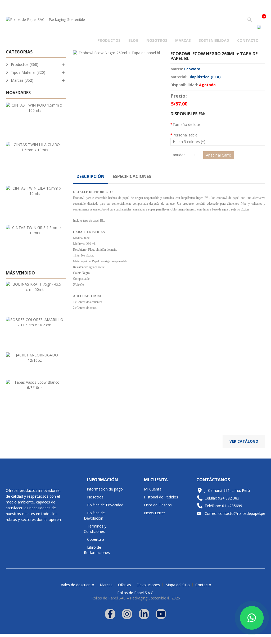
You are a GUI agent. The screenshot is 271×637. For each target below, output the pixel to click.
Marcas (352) (22, 80)
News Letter (154, 512)
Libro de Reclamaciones (97, 550)
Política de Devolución (94, 515)
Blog (133, 40)
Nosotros (156, 40)
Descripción (90, 176)
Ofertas (124, 584)
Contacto (248, 40)
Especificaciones (132, 176)
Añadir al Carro (218, 155)
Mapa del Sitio (177, 584)
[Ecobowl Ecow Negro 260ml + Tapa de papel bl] (117, 53)
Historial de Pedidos (161, 496)
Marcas (183, 40)
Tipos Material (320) (28, 72)
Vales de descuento (77, 584)
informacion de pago (105, 489)
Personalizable (185, 135)
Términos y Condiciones (95, 529)
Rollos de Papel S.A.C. (135, 592)
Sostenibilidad (214, 40)
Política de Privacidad (105, 504)
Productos (108, 40)
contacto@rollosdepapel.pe (241, 513)
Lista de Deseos (158, 504)
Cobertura (95, 539)
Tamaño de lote (186, 124)
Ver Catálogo (243, 441)
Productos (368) (24, 64)
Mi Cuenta (152, 489)
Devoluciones (148, 584)
